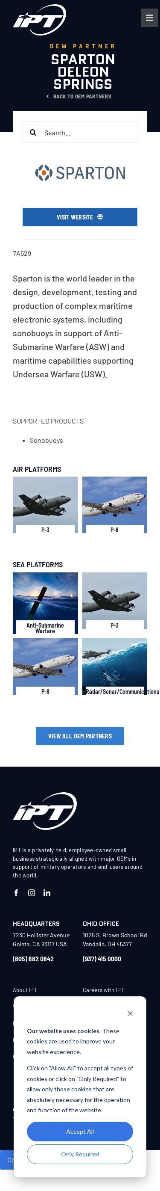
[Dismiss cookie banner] (130, 1014)
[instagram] (31, 892)
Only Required (80, 1154)
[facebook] (16, 892)
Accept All (80, 1131)
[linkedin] (47, 892)
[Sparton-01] (45, 795)
